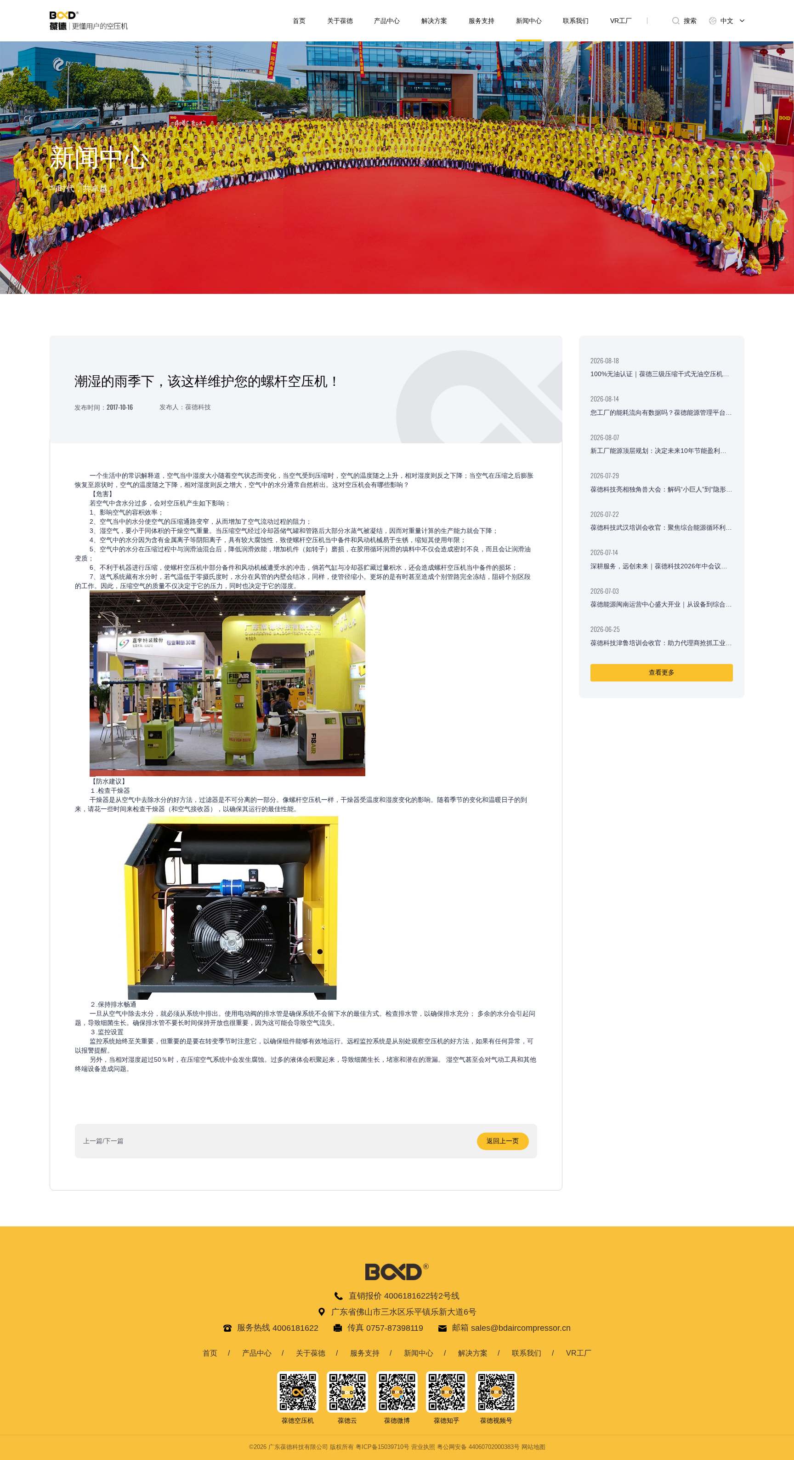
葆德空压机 (298, 1420)
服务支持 (481, 20)
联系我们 (576, 20)
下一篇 (114, 1141)
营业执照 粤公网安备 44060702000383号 (465, 1447)
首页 (299, 20)
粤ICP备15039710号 (382, 1447)
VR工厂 (621, 20)
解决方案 (434, 20)
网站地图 (533, 1447)
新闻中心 (529, 20)
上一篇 (92, 1141)
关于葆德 (340, 20)
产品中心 (387, 20)
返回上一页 (503, 1141)
